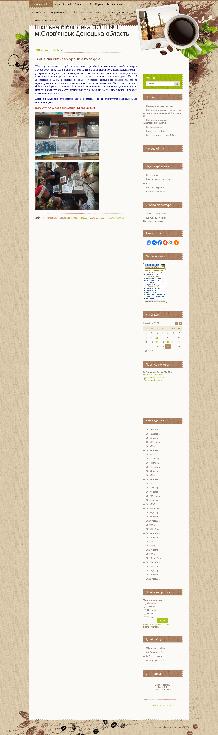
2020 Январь (152, 516)
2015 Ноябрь (152, 429)
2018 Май (150, 483)
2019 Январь (152, 491)
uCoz (186, 729)
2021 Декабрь (153, 570)
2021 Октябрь (153, 562)
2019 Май (150, 504)
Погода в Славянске (153, 374)
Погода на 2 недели (153, 380)
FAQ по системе (154, 656)
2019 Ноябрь (152, 508)
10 (157, 337)
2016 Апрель (152, 450)
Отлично (151, 603)
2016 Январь (152, 437)
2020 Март (151, 524)
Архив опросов (163, 624)
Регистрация (159, 705)
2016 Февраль (153, 442)
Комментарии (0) (116, 218)
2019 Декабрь (153, 512)
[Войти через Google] (170, 242)
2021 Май (150, 553)
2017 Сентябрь (153, 458)
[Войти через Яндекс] (165, 242)
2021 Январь (152, 537)
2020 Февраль (153, 520)
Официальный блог (156, 648)
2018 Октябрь (153, 487)
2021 (47, 50)
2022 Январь (152, 574)
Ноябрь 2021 (151, 323)
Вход (169, 705)
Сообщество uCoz (155, 652)
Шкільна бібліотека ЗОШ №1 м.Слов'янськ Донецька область (82, 30)
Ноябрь (55, 50)
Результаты (148, 624)
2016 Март (151, 446)
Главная (39, 50)
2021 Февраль (153, 541)
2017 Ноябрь (152, 462)
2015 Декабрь (153, 433)
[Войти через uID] (149, 242)
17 (157, 342)
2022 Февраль (153, 578)
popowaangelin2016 (78, 218)
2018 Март (151, 475)
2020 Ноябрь (152, 529)
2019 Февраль (153, 495)
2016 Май (150, 454)
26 (168, 346)
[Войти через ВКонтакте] (154, 242)
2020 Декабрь (153, 533)
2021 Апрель (152, 549)
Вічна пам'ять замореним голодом (67, 59)
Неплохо (151, 610)
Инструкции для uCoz (156, 660)
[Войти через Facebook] (159, 242)
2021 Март (151, 545)
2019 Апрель (152, 500)
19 (168, 342)
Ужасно (150, 617)
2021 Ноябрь (152, 566)
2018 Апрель (152, 479)
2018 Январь (152, 471)
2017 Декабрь (153, 466)
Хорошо (151, 607)
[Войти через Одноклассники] (176, 242)
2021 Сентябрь (153, 558)
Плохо (150, 613)
